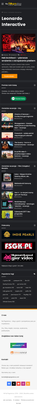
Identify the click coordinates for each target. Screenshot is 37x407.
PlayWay (27, 294)
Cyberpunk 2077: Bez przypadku (22, 213)
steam (23, 298)
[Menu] (3, 4)
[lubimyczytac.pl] (18, 354)
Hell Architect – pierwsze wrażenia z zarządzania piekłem (18, 59)
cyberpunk (17, 280)
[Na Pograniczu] (13, 3)
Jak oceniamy (7, 400)
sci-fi (5, 298)
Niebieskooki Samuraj (22, 183)
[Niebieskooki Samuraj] (7, 186)
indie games (7, 291)
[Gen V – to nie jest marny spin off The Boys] (7, 195)
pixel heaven (16, 294)
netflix (28, 291)
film (27, 280)
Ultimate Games (9, 301)
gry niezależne (8, 287)
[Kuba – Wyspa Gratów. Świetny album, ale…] (7, 177)
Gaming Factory (8, 284)
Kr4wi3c (5, 55)
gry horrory (21, 284)
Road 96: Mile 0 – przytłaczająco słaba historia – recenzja (22, 154)
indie (28, 287)
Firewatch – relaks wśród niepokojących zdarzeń (23, 134)
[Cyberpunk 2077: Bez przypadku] (7, 214)
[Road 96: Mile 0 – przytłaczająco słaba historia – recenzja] (7, 154)
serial (14, 298)
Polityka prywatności (27, 400)
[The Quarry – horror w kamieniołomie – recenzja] (7, 145)
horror (20, 287)
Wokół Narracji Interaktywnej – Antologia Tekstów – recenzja (24, 204)
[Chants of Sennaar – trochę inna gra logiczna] (7, 117)
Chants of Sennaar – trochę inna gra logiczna (23, 115)
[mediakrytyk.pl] (18, 347)
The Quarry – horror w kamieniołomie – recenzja (24, 143)
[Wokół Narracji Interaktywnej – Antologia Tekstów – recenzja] (7, 204)
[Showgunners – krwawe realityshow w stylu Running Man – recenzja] (7, 126)
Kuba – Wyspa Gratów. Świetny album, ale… (23, 175)
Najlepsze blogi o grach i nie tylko (12, 266)
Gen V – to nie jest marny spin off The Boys (23, 194)
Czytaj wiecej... (9, 76)
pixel (5, 294)
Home (5, 12)
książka (18, 291)
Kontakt (18, 403)
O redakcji (16, 400)
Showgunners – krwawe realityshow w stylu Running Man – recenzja (24, 125)
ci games (6, 280)
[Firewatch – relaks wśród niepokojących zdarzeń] (7, 136)
